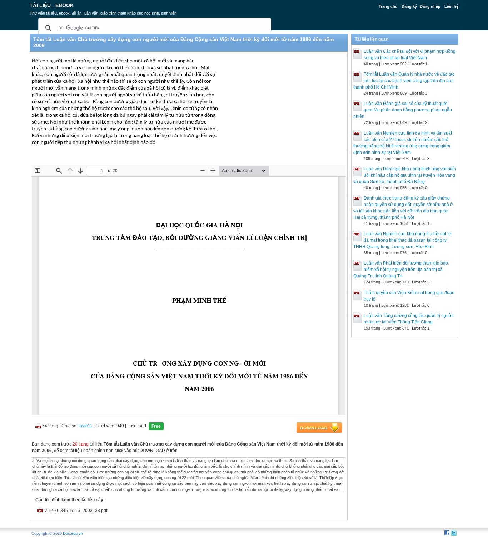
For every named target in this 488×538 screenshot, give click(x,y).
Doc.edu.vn (73, 533)
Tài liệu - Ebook (52, 5)
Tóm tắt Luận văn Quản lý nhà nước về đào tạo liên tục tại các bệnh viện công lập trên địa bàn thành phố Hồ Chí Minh (404, 81)
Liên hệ (451, 6)
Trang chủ (388, 6)
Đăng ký (409, 6)
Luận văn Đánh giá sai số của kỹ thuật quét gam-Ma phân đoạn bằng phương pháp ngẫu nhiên (402, 110)
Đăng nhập (430, 6)
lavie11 (86, 425)
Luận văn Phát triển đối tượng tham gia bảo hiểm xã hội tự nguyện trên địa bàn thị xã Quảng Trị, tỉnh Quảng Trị (400, 269)
